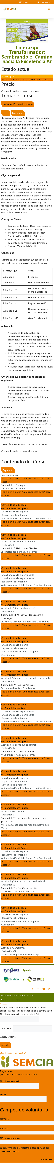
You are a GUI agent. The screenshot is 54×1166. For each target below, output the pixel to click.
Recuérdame (9, 1036)
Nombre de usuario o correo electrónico (20, 1014)
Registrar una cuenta (11, 1077)
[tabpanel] (27, 281)
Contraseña (6, 1028)
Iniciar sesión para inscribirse (18, 104)
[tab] (5, 113)
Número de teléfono (10, 1138)
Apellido (4, 1128)
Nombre (4, 1118)
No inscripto (7, 76)
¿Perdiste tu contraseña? (13, 1053)
